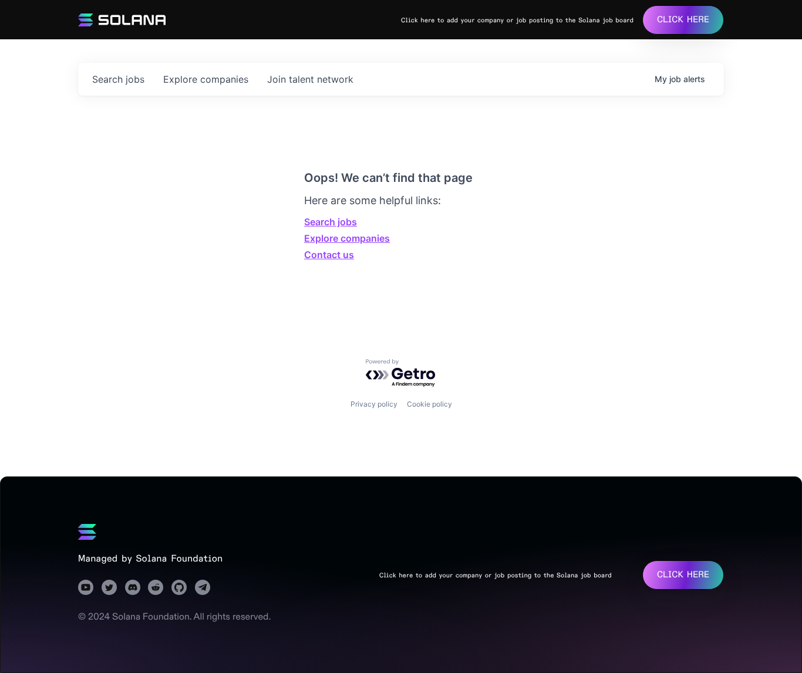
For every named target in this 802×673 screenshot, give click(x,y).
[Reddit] (155, 587)
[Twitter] (109, 587)
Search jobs (330, 222)
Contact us (329, 255)
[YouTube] (85, 587)
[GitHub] (179, 587)
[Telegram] (202, 587)
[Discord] (132, 587)
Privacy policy (374, 404)
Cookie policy (429, 404)
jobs (118, 79)
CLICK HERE (683, 19)
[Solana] (87, 531)
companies (205, 79)
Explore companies (347, 238)
